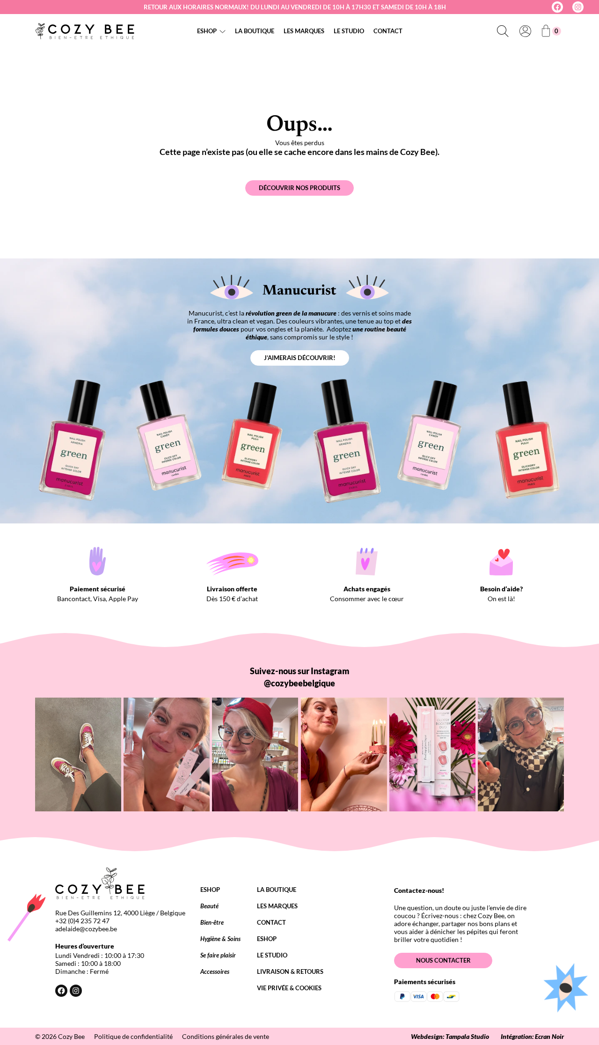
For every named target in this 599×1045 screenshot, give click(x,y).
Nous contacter (443, 960)
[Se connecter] (525, 31)
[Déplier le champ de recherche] (502, 31)
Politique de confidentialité (133, 1036)
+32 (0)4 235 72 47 (82, 921)
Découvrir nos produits (299, 187)
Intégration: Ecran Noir (532, 1036)
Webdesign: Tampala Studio (450, 1036)
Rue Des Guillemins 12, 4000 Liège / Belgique (120, 913)
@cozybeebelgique (299, 683)
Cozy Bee (71, 1036)
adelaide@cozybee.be (86, 929)
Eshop (207, 31)
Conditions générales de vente (225, 1036)
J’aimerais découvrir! (300, 357)
